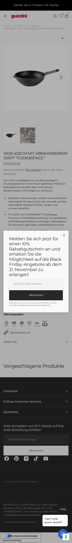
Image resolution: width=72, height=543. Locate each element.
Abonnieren (36, 295)
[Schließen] (64, 235)
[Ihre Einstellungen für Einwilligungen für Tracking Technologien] (66, 537)
